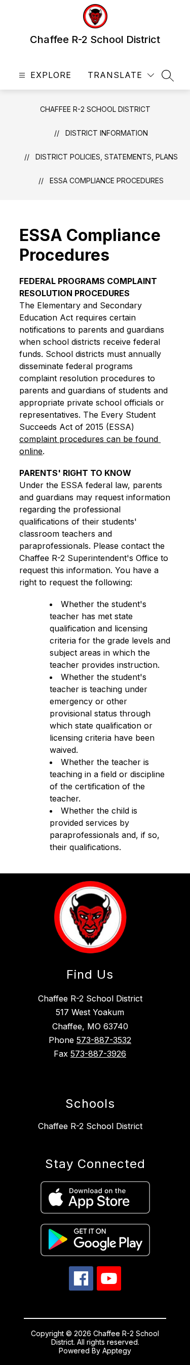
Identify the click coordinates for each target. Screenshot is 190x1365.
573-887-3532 (104, 1040)
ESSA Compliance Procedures (107, 180)
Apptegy (116, 1350)
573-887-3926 (98, 1054)
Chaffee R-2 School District (95, 109)
